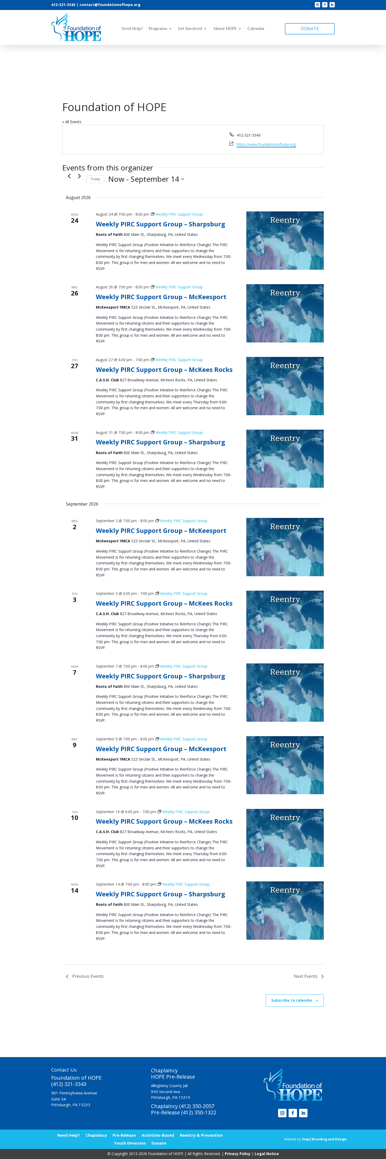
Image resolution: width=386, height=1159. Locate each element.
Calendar (256, 29)
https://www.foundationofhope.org (266, 144)
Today (95, 179)
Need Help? (132, 29)
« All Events (71, 121)
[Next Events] (79, 176)
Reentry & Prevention (201, 1134)
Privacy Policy (238, 1153)
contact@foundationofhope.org (110, 4)
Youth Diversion (130, 1142)
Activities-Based (158, 1134)
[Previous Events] (69, 176)
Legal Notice (267, 1153)
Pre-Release (124, 1134)
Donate (159, 1142)
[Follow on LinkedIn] (332, 4)
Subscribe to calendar (291, 1000)
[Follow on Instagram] (317, 4)
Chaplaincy (96, 1134)
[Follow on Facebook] (324, 4)
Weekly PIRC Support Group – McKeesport (161, 296)
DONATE (310, 28)
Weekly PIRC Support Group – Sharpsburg (160, 224)
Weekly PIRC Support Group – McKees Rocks (164, 369)
